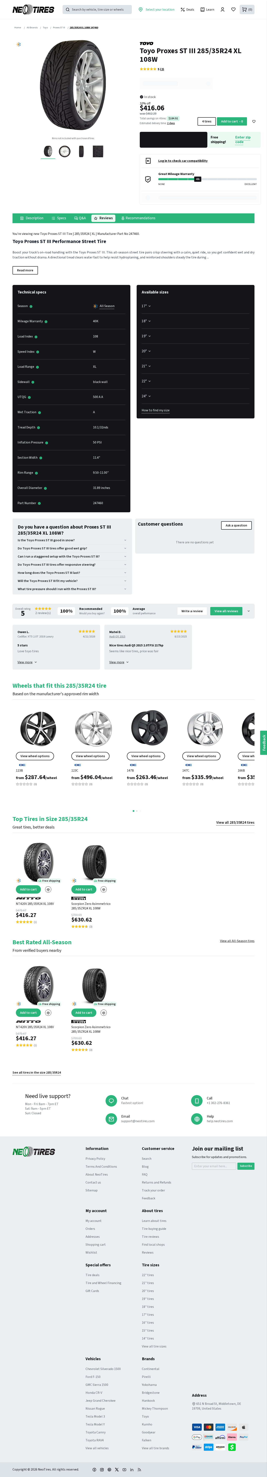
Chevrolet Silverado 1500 (103, 1369)
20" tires (148, 1291)
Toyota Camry (96, 1432)
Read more (25, 270)
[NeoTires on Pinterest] (109, 1469)
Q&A (82, 218)
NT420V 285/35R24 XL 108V (35, 904)
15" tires (148, 1330)
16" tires (148, 1322)
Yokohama (149, 1385)
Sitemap (92, 1190)
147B (130, 770)
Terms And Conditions (101, 1166)
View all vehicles (97, 1448)
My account (94, 1221)
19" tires (148, 1299)
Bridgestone (151, 1392)
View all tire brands (155, 1448)
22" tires (148, 1275)
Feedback (148, 1198)
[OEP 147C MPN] (205, 749)
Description (34, 218)
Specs (61, 218)
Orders (90, 1228)
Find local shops (153, 1244)
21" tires (148, 1283)
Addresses (93, 1236)
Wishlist (91, 1252)
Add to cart (232, 121)
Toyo (145, 1416)
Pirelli (146, 1377)
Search (146, 1158)
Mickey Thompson (155, 1408)
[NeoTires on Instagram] (102, 1469)
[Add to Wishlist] (254, 121)
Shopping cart (96, 1244)
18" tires (148, 1306)
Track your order (153, 1190)
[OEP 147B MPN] (149, 749)
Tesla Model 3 (95, 1416)
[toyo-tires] (200, 43)
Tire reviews (150, 1236)
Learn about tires (154, 1221)
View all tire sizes (154, 1346)
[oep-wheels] (38, 763)
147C (185, 770)
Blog (145, 1166)
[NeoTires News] (139, 1469)
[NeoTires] (49, 1151)
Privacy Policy (95, 1158)
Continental (150, 1369)
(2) (162, 69)
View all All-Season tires (237, 941)
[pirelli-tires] (94, 897)
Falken (146, 1440)
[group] (73, 87)
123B (19, 770)
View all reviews (226, 611)
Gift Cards (92, 1291)
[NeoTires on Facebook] (94, 1469)
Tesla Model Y (95, 1424)
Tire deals (92, 1275)
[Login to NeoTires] (222, 9)
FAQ (144, 1174)
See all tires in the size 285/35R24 (37, 1072)
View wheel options (34, 756)
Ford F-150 (93, 1377)
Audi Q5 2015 (117, 637)
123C (74, 770)
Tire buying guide (154, 1228)
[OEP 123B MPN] (38, 749)
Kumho (147, 1424)
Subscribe (246, 1166)
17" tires (148, 1314)
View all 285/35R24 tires (235, 822)
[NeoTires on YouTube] (124, 1469)
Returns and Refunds (156, 1182)
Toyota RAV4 (95, 1440)
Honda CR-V (94, 1392)
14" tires (148, 1338)
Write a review (192, 611)
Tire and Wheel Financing (103, 1283)
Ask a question (236, 525)
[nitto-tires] (38, 897)
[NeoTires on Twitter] (117, 1469)
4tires (206, 121)
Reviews (106, 218)
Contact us (93, 1182)
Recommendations (140, 218)
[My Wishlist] (233, 9)
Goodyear (148, 1432)
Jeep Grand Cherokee (101, 1400)
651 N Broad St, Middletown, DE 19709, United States (216, 1406)
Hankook (148, 1400)
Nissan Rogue (95, 1408)
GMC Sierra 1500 (97, 1385)
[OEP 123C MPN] (94, 749)
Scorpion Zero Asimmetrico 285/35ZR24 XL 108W (91, 906)
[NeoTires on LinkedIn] (132, 1469)
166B (241, 770)
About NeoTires (97, 1174)
